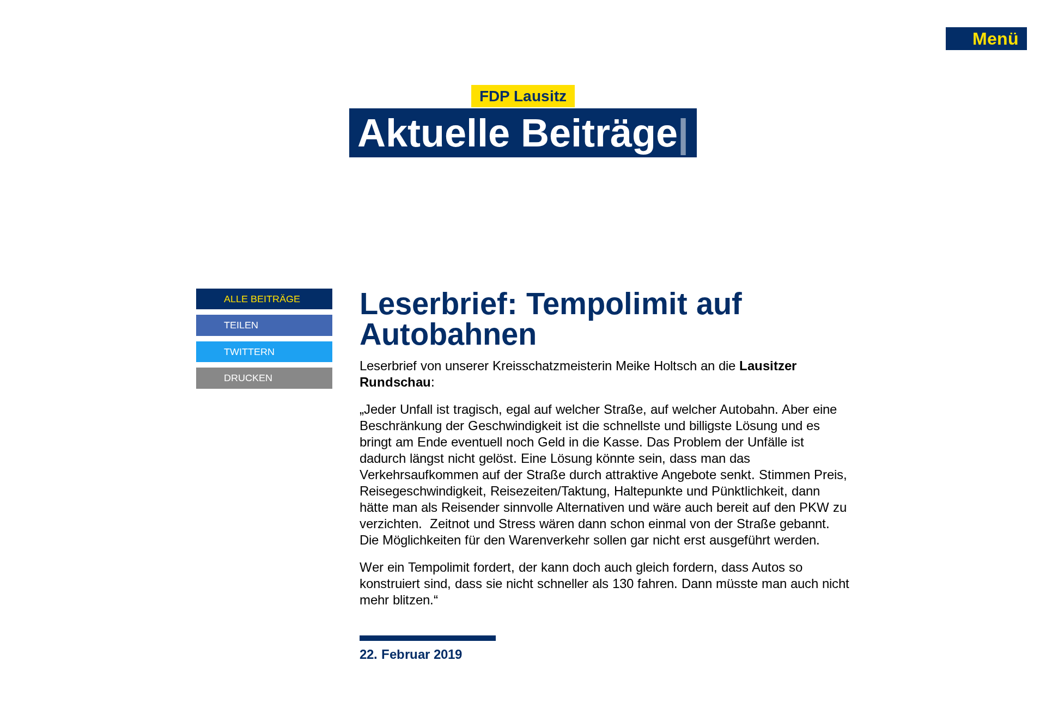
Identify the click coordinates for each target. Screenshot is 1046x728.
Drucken (248, 377)
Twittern (249, 351)
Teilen (241, 325)
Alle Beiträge (262, 298)
